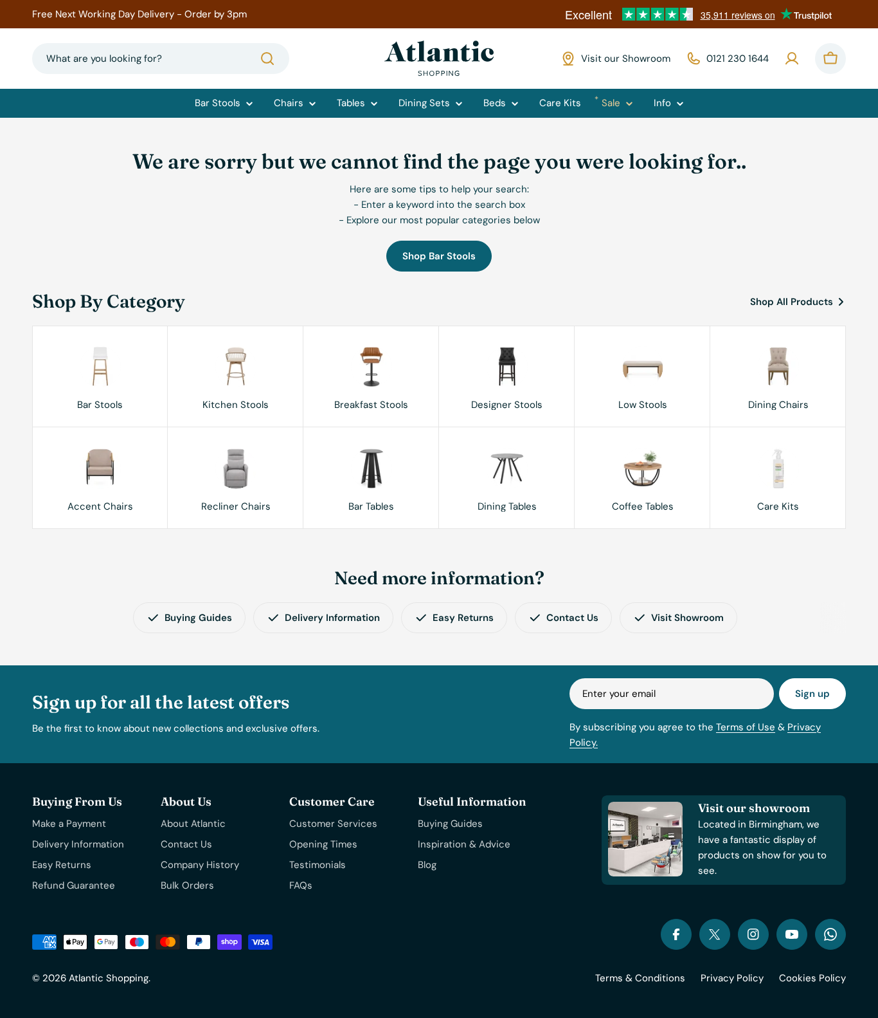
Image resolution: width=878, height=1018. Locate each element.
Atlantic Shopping (108, 978)
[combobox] (160, 58)
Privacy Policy (732, 978)
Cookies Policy (812, 978)
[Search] (267, 58)
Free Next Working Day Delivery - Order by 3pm (139, 14)
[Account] (792, 58)
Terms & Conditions (640, 978)
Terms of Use (745, 727)
